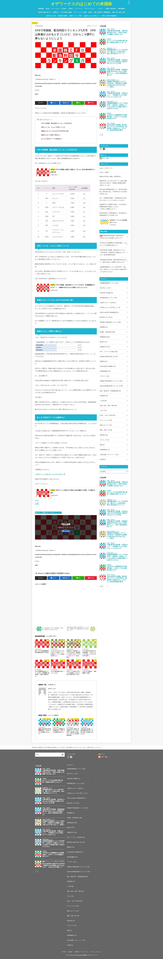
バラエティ (100, 8)
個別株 (90, 12)
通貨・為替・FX (106, 430)
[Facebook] (65, 531)
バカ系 (103, 400)
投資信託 (104, 435)
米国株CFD (56, 12)
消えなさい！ (48, 119)
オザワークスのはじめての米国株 (81, 4)
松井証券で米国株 (62, 15)
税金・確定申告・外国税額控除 (102, 12)
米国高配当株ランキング (108, 297)
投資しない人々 (106, 425)
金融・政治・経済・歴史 (118, 12)
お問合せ (70, 8)
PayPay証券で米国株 (66, 12)
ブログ (103, 410)
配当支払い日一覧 (51, 15)
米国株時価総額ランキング (109, 283)
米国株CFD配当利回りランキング (53, 512)
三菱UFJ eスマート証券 (75, 15)
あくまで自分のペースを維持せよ (51, 138)
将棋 (102, 444)
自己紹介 (64, 8)
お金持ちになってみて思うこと (92, 15)
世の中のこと (105, 288)
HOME (35, 747)
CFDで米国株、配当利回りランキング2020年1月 (56, 123)
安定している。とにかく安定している (53, 127)
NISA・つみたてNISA (107, 415)
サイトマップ (78, 8)
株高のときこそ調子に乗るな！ (51, 135)
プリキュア (104, 439)
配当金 (47, 8)
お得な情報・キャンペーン (109, 454)
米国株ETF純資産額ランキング (110, 322)
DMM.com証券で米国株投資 (109, 15)
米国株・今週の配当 (111, 8)
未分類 (103, 459)
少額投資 (104, 395)
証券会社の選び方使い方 (44, 12)
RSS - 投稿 (105, 158)
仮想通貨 (104, 327)
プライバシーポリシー (90, 8)
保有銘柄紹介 (105, 449)
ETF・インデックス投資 (80, 12)
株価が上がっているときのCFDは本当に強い (55, 131)
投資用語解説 (121, 8)
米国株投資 (41, 8)
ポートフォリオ (56, 8)
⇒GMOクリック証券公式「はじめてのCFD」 (49, 474)
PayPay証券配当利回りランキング (111, 386)
